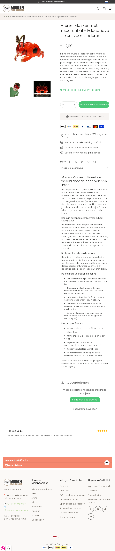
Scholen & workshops (70, 508)
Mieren (35, 502)
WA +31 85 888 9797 (16, 504)
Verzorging (37, 507)
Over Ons (64, 490)
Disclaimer (93, 490)
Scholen (36, 515)
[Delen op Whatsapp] (88, 162)
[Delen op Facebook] (69, 162)
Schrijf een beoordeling (84, 399)
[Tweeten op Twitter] (76, 162)
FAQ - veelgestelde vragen (73, 495)
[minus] (63, 105)
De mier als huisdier (69, 512)
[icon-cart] (104, 8)
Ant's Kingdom (61, 544)
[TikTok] (105, 509)
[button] (94, 104)
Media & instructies (69, 499)
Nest (34, 493)
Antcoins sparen (68, 517)
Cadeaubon (38, 520)
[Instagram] (98, 509)
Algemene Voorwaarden (100, 486)
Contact (64, 486)
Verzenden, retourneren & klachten (100, 501)
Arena (34, 498)
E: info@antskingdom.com (16, 509)
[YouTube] (91, 517)
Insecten (36, 511)
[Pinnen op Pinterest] (82, 162)
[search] (98, 8)
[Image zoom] (29, 49)
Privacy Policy (94, 495)
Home (6, 16)
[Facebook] (91, 509)
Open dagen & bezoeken (72, 504)
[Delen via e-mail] (94, 162)
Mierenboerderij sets (42, 489)
